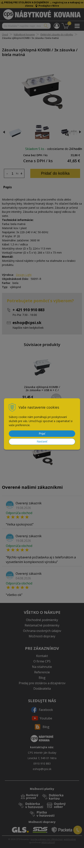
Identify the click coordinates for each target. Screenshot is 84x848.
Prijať (42, 433)
